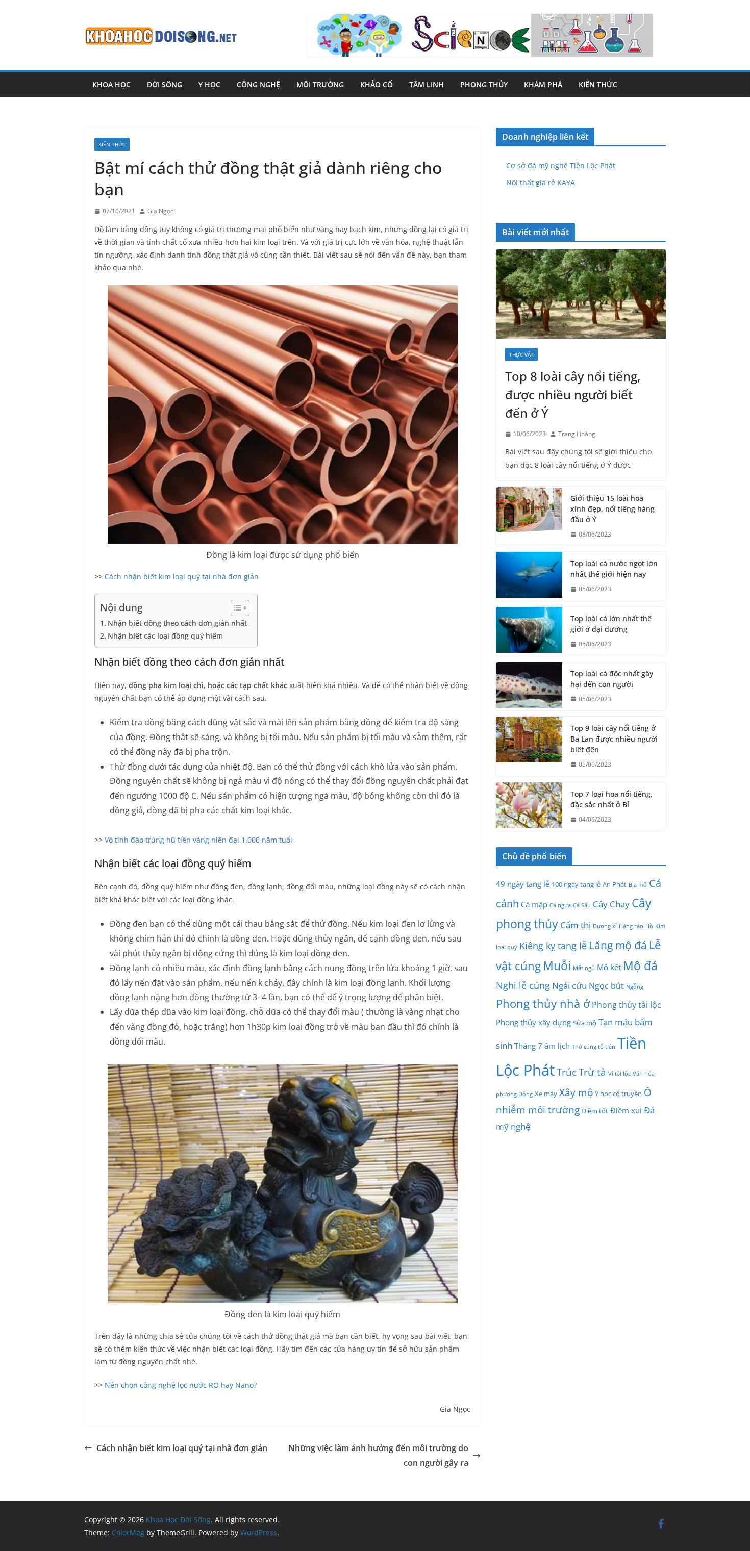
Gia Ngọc (160, 211)
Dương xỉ (605, 926)
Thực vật (521, 354)
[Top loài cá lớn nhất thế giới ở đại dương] (529, 631)
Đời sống (164, 84)
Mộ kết (609, 967)
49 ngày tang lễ (522, 884)
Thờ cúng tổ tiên (593, 1046)
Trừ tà (592, 1072)
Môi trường (320, 84)
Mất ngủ (584, 968)
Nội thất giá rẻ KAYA (540, 182)
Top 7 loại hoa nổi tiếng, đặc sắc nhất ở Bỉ (611, 799)
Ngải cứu (569, 985)
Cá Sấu (582, 905)
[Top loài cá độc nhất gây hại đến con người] (529, 686)
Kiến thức (598, 84)
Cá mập (534, 904)
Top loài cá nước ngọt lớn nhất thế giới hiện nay (614, 568)
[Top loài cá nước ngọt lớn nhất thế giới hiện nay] (529, 576)
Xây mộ (576, 1092)
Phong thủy (484, 84)
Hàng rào (631, 926)
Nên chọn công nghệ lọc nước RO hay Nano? (181, 1385)
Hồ (649, 926)
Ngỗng (634, 986)
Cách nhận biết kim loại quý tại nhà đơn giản (182, 576)
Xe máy (546, 1093)
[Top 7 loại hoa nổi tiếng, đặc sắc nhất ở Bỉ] (529, 806)
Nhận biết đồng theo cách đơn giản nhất (177, 623)
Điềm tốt (595, 1110)
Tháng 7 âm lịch (542, 1045)
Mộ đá (640, 965)
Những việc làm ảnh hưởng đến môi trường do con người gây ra (378, 1455)
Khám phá (543, 84)
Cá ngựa (560, 905)
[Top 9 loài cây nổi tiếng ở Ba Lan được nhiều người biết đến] (529, 746)
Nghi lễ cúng (523, 985)
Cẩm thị (575, 925)
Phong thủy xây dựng (533, 1022)
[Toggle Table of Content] (235, 608)
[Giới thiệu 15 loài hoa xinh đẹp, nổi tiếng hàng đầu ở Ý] (529, 516)
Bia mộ (638, 884)
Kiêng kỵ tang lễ (553, 945)
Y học (209, 84)
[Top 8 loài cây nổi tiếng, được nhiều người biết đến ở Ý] (581, 294)
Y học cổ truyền (618, 1093)
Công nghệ (258, 84)
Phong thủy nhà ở (543, 1003)
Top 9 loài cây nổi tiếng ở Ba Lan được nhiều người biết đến (614, 738)
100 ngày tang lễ (576, 884)
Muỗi (557, 965)
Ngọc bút (606, 985)
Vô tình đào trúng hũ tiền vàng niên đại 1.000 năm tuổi (198, 840)
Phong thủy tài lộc (626, 1004)
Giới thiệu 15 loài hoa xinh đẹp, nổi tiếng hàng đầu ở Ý (612, 508)
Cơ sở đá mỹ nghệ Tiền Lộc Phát (560, 165)
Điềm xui (626, 1110)
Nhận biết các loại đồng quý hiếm (165, 636)
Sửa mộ (584, 1022)
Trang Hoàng (576, 433)
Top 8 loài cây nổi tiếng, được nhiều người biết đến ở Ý (572, 394)
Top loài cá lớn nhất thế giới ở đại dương (611, 624)
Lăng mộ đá (618, 945)
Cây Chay (611, 904)
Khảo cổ (376, 84)
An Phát (615, 884)
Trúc (567, 1072)
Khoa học (111, 84)
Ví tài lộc (619, 1073)
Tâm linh (426, 84)
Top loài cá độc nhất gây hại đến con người (611, 679)
